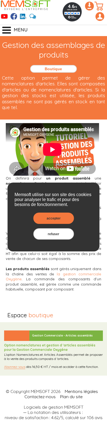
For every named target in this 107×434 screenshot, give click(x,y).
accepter (54, 218)
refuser (53, 234)
